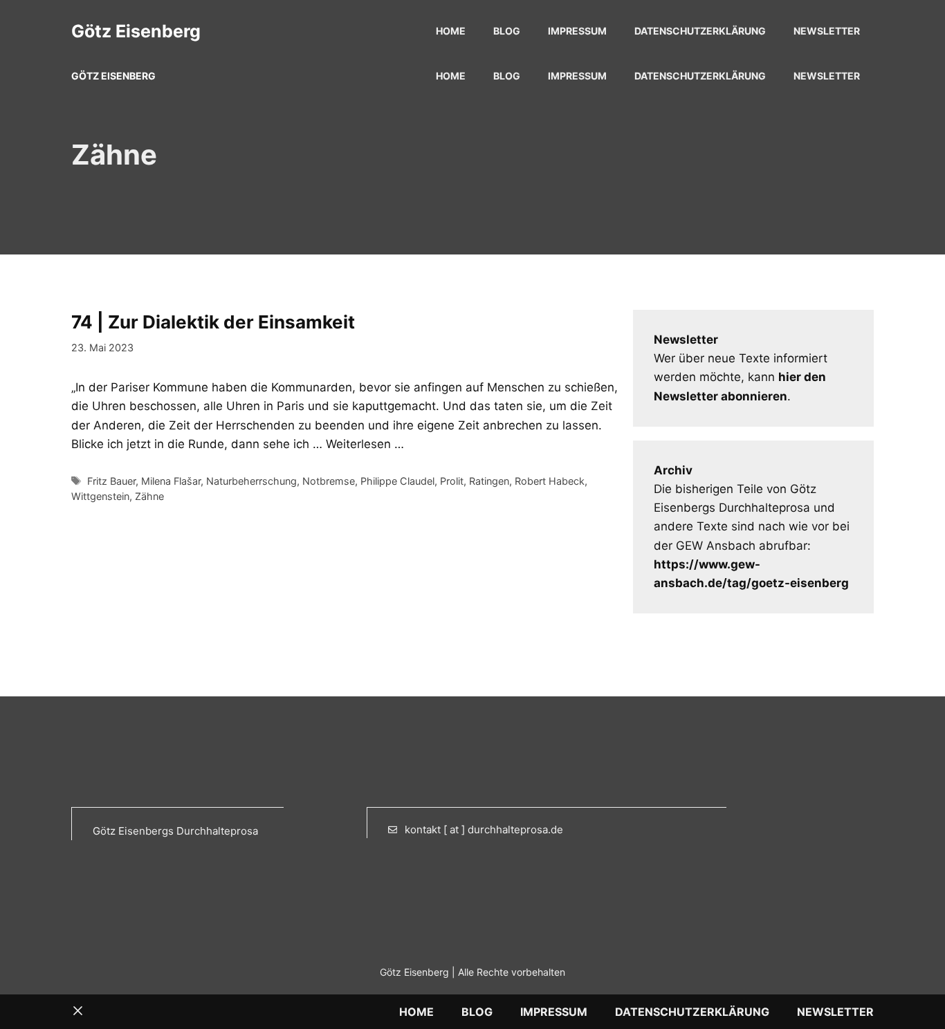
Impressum (577, 31)
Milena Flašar (171, 481)
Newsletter (826, 31)
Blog (506, 31)
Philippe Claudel (397, 481)
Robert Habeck (550, 481)
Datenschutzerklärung (700, 31)
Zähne (149, 496)
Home (451, 31)
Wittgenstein (100, 496)
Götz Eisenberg (136, 31)
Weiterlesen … (365, 444)
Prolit (452, 481)
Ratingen (489, 481)
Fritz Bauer (111, 481)
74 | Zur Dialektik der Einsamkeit (213, 322)
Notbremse (328, 481)
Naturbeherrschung (251, 481)
